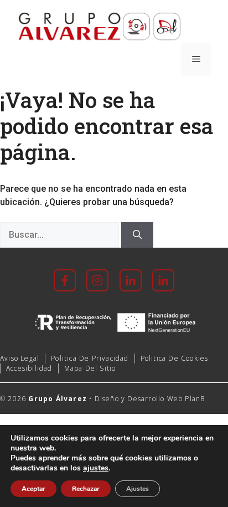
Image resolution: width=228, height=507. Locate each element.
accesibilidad (29, 368)
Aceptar (33, 488)
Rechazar (86, 488)
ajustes (95, 468)
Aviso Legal (19, 358)
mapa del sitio (90, 368)
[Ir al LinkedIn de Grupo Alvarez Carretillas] (158, 280)
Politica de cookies (175, 358)
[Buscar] (137, 235)
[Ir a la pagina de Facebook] (65, 280)
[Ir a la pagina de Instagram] (97, 280)
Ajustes (137, 488)
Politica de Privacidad (89, 358)
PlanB (195, 398)
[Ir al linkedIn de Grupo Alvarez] (131, 280)
